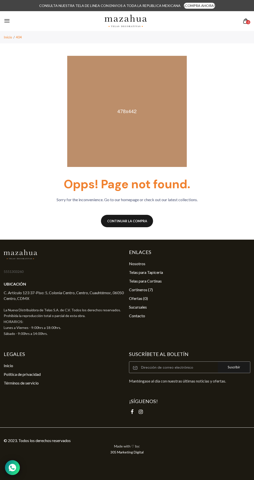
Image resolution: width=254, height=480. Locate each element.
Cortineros (141, 289)
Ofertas (138, 298)
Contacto (137, 315)
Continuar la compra (127, 221)
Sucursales (138, 307)
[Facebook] (132, 412)
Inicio (8, 37)
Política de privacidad (22, 374)
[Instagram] (141, 412)
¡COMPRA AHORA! (199, 5)
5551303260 (14, 271)
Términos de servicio (21, 383)
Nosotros (137, 263)
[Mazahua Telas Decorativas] (126, 21)
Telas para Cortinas (145, 281)
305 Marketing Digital (127, 452)
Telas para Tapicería (146, 272)
